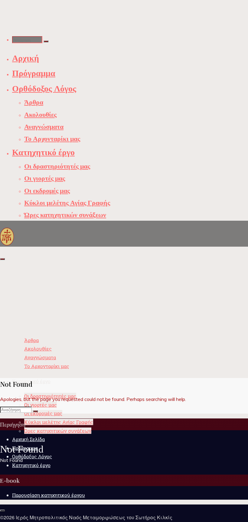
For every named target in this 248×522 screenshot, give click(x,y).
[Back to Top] (2, 510)
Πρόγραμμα (25, 448)
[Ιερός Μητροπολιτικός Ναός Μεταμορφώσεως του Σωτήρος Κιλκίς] (7, 236)
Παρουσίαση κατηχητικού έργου (48, 495)
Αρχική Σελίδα (28, 439)
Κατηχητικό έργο (31, 465)
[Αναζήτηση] (46, 41)
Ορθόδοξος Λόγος (32, 456)
